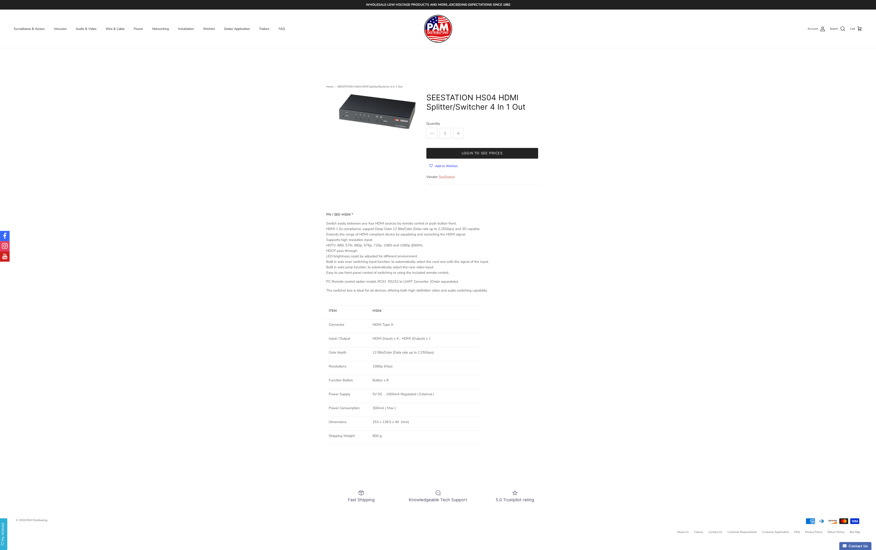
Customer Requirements (742, 532)
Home (330, 86)
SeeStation (447, 177)
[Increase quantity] (458, 133)
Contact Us (715, 532)
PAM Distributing (36, 520)
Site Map (855, 532)
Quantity (433, 123)
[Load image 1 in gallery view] (377, 111)
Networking (160, 29)
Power (138, 29)
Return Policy (836, 532)
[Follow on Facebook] (5, 236)
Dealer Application (237, 29)
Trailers (264, 29)
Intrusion (60, 29)
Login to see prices (482, 153)
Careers (698, 532)
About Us (683, 532)
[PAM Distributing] (438, 29)
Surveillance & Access (29, 29)
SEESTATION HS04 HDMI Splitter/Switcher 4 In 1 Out (369, 86)
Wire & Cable (115, 29)
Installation (186, 29)
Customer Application (775, 532)
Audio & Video (86, 29)
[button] (443, 165)
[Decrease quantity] (431, 133)
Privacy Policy (813, 532)
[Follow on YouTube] (5, 256)
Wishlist (209, 29)
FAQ (282, 29)
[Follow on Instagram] (5, 246)
